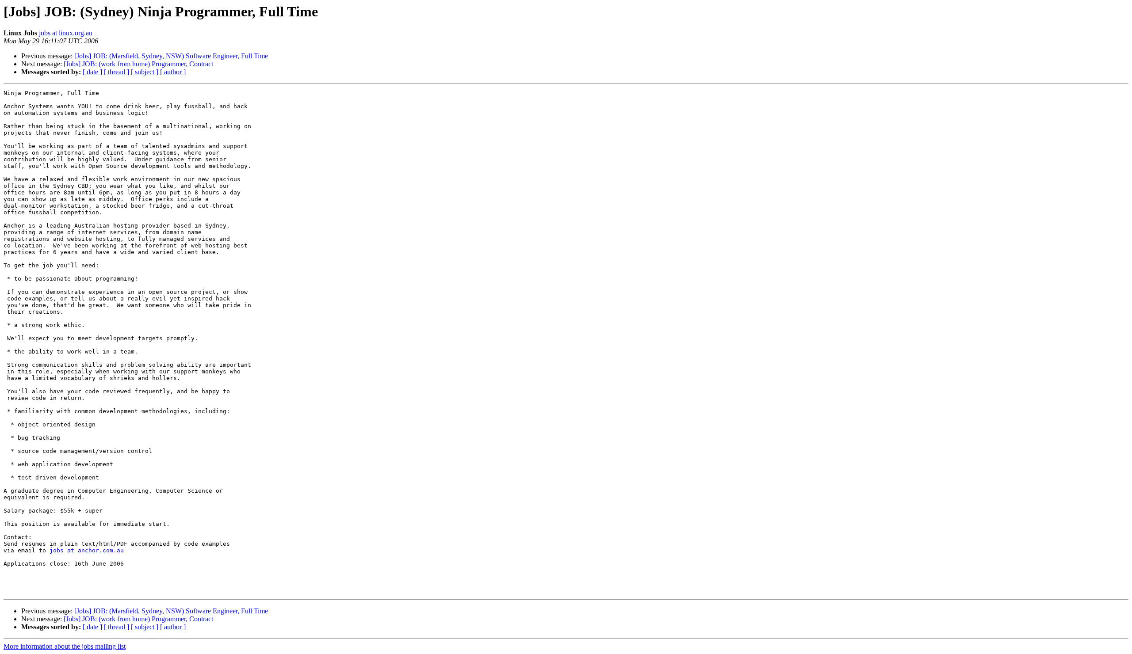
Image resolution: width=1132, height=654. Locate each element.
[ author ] (173, 72)
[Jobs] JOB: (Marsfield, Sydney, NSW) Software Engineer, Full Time (171, 56)
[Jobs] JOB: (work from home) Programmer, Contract (138, 64)
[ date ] (92, 72)
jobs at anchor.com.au (87, 550)
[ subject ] (144, 72)
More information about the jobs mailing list (65, 646)
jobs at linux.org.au (65, 33)
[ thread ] (116, 72)
